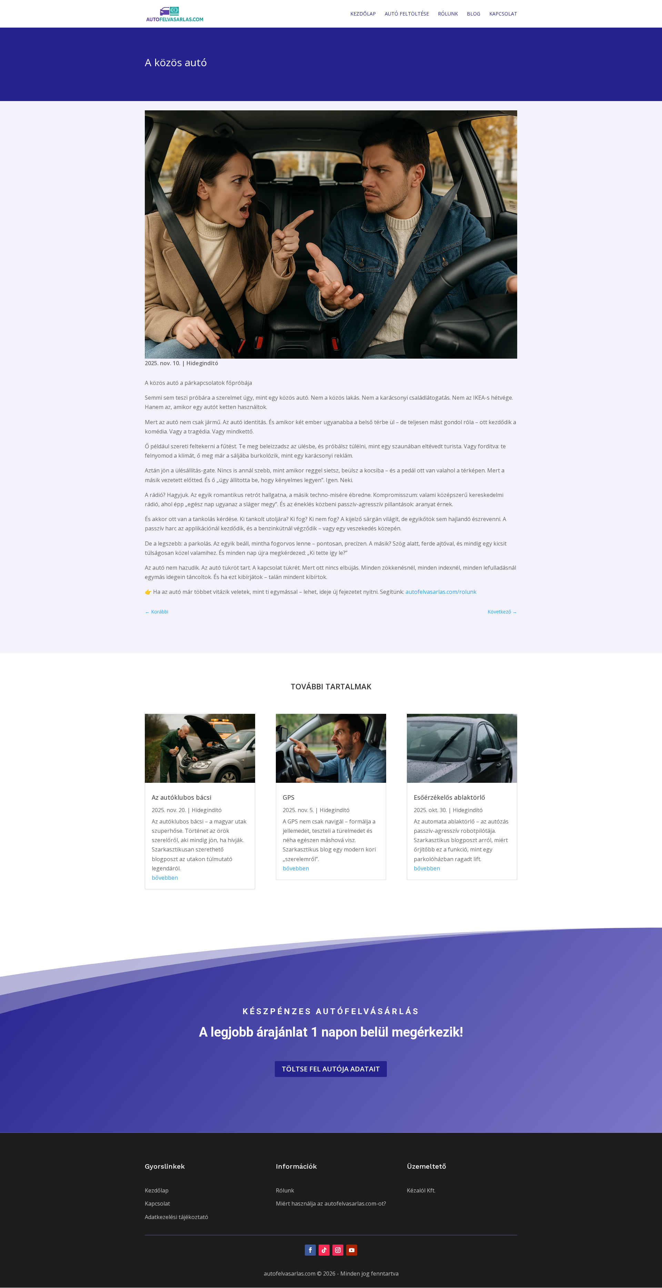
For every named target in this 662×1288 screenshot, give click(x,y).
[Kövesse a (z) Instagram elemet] (337, 1250)
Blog (473, 14)
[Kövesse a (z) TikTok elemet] (324, 1250)
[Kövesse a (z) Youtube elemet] (351, 1250)
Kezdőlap (363, 14)
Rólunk (448, 14)
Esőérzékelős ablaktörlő (449, 797)
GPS (288, 797)
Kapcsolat (503, 14)
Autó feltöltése (407, 14)
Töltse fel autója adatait (331, 1069)
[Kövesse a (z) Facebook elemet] (310, 1250)
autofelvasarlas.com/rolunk (441, 592)
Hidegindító (202, 363)
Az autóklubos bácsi (181, 797)
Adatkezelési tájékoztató (176, 1217)
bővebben (165, 877)
